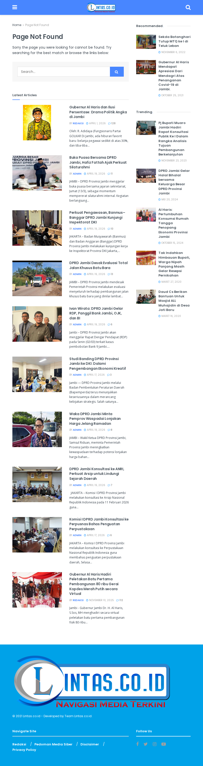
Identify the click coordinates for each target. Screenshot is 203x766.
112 (121, 600)
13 (111, 274)
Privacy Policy (24, 749)
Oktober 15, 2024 (172, 243)
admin (77, 174)
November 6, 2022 (173, 52)
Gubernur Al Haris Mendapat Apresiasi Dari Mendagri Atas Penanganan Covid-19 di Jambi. (173, 76)
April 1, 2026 (97, 123)
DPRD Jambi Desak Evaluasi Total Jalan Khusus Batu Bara (98, 265)
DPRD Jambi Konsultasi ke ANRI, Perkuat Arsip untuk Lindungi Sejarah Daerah (96, 473)
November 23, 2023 (174, 160)
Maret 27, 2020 (171, 282)
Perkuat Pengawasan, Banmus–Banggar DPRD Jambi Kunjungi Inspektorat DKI (97, 217)
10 (111, 229)
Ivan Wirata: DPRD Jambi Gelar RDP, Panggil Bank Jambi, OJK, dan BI (96, 313)
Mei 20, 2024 (169, 199)
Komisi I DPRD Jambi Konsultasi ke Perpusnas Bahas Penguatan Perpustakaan (99, 524)
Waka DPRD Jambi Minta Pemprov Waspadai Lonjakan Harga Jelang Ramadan (95, 418)
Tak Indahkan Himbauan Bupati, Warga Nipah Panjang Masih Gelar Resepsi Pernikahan (174, 264)
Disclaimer (89, 744)
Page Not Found (37, 25)
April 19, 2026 (95, 174)
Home (16, 25)
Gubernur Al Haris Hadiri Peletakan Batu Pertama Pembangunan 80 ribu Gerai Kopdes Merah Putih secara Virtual (94, 584)
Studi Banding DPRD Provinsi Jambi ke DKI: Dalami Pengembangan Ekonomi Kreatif (97, 363)
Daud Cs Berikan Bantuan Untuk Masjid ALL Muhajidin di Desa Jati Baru (174, 300)
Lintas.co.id (31, 716)
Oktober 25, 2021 (172, 95)
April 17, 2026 (95, 375)
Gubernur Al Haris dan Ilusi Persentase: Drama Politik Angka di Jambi (98, 112)
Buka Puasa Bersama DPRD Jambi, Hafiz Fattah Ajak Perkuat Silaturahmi (98, 162)
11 (111, 174)
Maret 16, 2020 (171, 316)
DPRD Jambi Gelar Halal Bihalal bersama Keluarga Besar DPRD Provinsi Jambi (174, 182)
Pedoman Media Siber (53, 744)
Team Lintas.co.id (78, 716)
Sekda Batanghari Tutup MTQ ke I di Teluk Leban (174, 41)
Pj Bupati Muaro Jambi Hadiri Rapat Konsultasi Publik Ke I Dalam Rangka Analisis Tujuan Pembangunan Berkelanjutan (173, 139)
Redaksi (78, 123)
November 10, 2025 (101, 600)
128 (113, 123)
